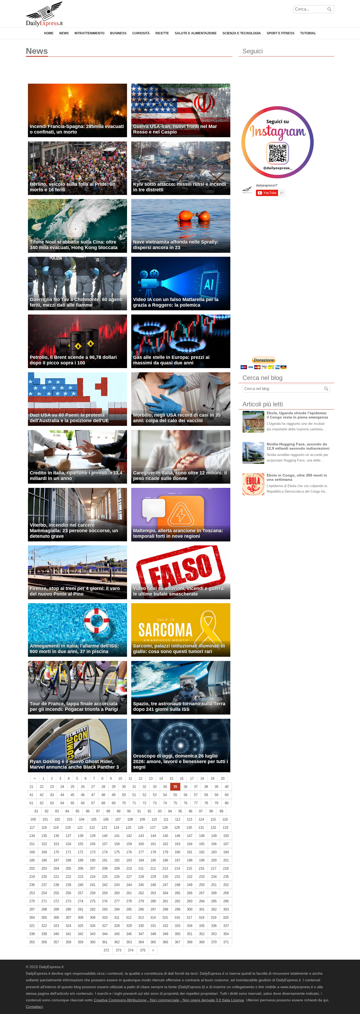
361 (105, 942)
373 (118, 950)
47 (93, 795)
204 (56, 868)
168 (32, 852)
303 (226, 909)
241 (92, 885)
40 (226, 787)
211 (141, 868)
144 (153, 836)
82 (46, 811)
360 (92, 942)
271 (44, 901)
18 (202, 778)
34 (165, 787)
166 (214, 844)
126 (140, 828)
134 (32, 836)
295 (129, 909)
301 (202, 909)
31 (134, 787)
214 (177, 868)
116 (225, 819)
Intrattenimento (89, 33)
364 (141, 942)
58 (206, 795)
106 (106, 819)
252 (226, 885)
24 (62, 787)
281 (165, 901)
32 (144, 787)
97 (201, 811)
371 (226, 942)
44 (62, 795)
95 (180, 811)
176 (129, 852)
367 (177, 942)
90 (129, 811)
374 (130, 950)
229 (153, 877)
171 (68, 852)
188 (68, 860)
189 (80, 860)
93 (160, 811)
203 (44, 868)
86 (88, 811)
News (64, 33)
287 (32, 909)
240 (80, 885)
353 (214, 934)
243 (117, 885)
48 (103, 795)
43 (52, 795)
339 (44, 934)
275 (92, 901)
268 (214, 893)
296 (141, 909)
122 (92, 828)
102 (57, 819)
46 (83, 795)
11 (130, 778)
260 (117, 893)
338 (32, 934)
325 (80, 926)
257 (80, 893)
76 (185, 803)
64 (62, 803)
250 (202, 885)
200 (214, 860)
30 (124, 787)
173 (92, 852)
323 (56, 926)
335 (202, 926)
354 (226, 934)
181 (189, 852)
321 (32, 926)
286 (226, 901)
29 (113, 787)
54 (165, 795)
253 (32, 893)
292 (92, 909)
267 (202, 893)
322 (44, 926)
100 (33, 819)
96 (190, 811)
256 (68, 893)
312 (129, 918)
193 (129, 860)
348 (153, 934)
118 (44, 828)
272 (56, 901)
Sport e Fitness (280, 33)
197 (177, 860)
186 (44, 860)
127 (152, 828)
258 (92, 893)
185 (32, 860)
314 (153, 918)
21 (31, 787)
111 (165, 819)
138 (80, 836)
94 (170, 811)
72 (144, 803)
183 (214, 852)
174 (105, 852)
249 (189, 885)
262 (141, 893)
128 (165, 828)
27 (93, 787)
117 (32, 828)
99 (221, 811)
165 (202, 844)
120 (68, 828)
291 (80, 909)
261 (129, 893)
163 (177, 844)
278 (129, 901)
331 (153, 926)
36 (185, 787)
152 (44, 844)
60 (226, 795)
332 (165, 926)
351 (189, 934)
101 (45, 819)
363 (129, 942)
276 (105, 901)
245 (141, 885)
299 (177, 909)
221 (56, 877)
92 (149, 811)
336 (214, 926)
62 (41, 803)
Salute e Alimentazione (196, 33)
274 (80, 901)
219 (32, 877)
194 (141, 860)
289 (56, 909)
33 (155, 787)
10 (120, 778)
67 (93, 803)
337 (226, 926)
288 (44, 909)
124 (116, 828)
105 (93, 819)
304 (32, 918)
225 (105, 877)
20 (223, 778)
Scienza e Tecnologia (241, 33)
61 (31, 803)
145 (165, 836)
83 (57, 811)
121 (80, 828)
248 (177, 885)
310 (105, 918)
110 (154, 819)
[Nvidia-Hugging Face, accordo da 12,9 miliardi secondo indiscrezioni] (253, 453)
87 (98, 811)
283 (189, 901)
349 (165, 934)
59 (216, 795)
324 (68, 926)
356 (44, 942)
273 (68, 901)
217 (213, 868)
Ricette (162, 33)
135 (44, 836)
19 (212, 778)
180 (177, 852)
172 (80, 852)
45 (72, 795)
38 (206, 787)
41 (31, 795)
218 (225, 868)
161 (153, 844)
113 (189, 819)
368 (189, 942)
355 (32, 942)
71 (134, 803)
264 (165, 893)
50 (124, 795)
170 (56, 852)
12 (140, 778)
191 (105, 860)
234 (214, 877)
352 (202, 934)
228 (141, 877)
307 (68, 918)
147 (189, 836)
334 (189, 926)
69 (113, 803)
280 (153, 901)
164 (189, 844)
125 (128, 828)
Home (48, 33)
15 (171, 778)
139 (92, 836)
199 (202, 860)
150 (226, 836)
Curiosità (141, 33)
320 (225, 918)
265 (177, 893)
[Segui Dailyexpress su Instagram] (277, 142)
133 (225, 828)
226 (117, 877)
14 (161, 778)
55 (175, 795)
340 (56, 934)
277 (117, 901)
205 (68, 868)
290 (68, 909)
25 (72, 787)
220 (44, 877)
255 (56, 893)
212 (153, 868)
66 (83, 803)
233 (202, 877)
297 (153, 909)
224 (92, 877)
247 (165, 885)
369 (202, 942)
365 (153, 942)
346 (129, 934)
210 (129, 868)
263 (153, 893)
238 (56, 885)
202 (32, 868)
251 (214, 885)
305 (44, 918)
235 (226, 877)
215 (189, 868)
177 (141, 852)
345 (117, 934)
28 (103, 787)
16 (181, 778)
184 (226, 852)
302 (214, 909)
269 (226, 893)
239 (68, 885)
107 (118, 819)
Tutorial (308, 33)
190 (92, 860)
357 (56, 942)
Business (118, 33)
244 (129, 885)
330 (141, 926)
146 (177, 836)
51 (134, 795)
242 (105, 885)
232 (189, 877)
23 (52, 787)
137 (68, 836)
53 (155, 795)
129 (177, 828)
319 (213, 918)
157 (105, 844)
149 (214, 836)
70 (124, 803)
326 (92, 926)
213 (165, 868)
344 (105, 934)
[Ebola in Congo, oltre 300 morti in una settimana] (253, 484)
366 (165, 942)
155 (80, 844)
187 (56, 860)
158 (117, 844)
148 (202, 836)
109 (142, 819)
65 (72, 803)
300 (189, 909)
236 (32, 885)
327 (105, 926)
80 (226, 803)
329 (129, 926)
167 (226, 844)
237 (44, 885)
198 (189, 860)
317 (189, 918)
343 (92, 934)
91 (139, 811)
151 (32, 844)
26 (83, 787)
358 (68, 942)
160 (141, 844)
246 (153, 885)
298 (165, 909)
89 (118, 811)
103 (69, 819)
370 (214, 942)
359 (80, 942)
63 (52, 803)
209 (117, 868)
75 (175, 803)
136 (56, 836)
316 (177, 918)
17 (192, 778)
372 (106, 950)
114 (201, 819)
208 (105, 868)
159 (129, 844)
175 (117, 852)
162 (165, 844)
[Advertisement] (87, 72)
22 (41, 787)
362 (117, 942)
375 (142, 950)
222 (68, 877)
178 (153, 852)
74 (165, 803)
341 (68, 934)
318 (201, 918)
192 (117, 860)
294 (117, 909)
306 (56, 918)
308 (80, 918)
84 (67, 811)
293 (105, 909)
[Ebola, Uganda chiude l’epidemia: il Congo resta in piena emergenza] (253, 422)
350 (177, 934)
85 (77, 811)
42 (41, 795)
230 (165, 877)
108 (130, 819)
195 (153, 860)
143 (141, 836)
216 (201, 868)
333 (177, 926)
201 (226, 860)
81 (36, 811)
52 (144, 795)
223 (80, 877)
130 (189, 828)
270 (32, 901)
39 (216, 787)
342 (80, 934)
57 (196, 795)
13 (151, 778)
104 (81, 819)
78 (206, 803)
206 (80, 868)
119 (56, 828)
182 (202, 852)
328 (117, 926)
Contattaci (34, 1007)
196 (165, 860)
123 (104, 828)
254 (44, 893)
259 (105, 893)
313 (141, 918)
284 (202, 901)
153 (56, 844)
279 (141, 901)
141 (117, 836)
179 (165, 852)
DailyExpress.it (44, 13)
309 (92, 918)
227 (129, 877)
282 (177, 901)
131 (201, 828)
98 (211, 811)
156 (92, 844)
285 (214, 901)
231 (177, 877)
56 (185, 795)
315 (165, 918)
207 (92, 868)
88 (108, 811)
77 (196, 803)
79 (216, 803)
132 (213, 828)
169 (44, 852)
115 (213, 819)
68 (103, 803)
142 (129, 836)
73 (155, 803)
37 (196, 787)
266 (189, 893)
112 (177, 819)
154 (68, 844)
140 (105, 836)
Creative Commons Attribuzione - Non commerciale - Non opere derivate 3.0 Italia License (169, 1000)
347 (141, 934)
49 (113, 795)
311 (116, 918)
